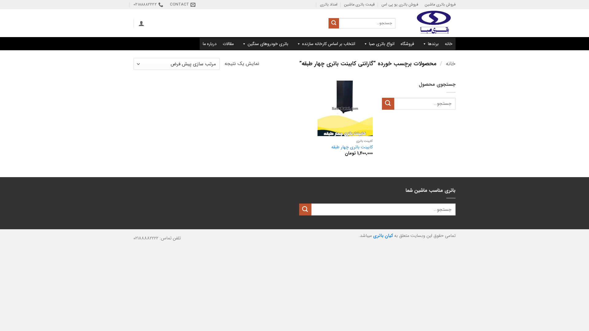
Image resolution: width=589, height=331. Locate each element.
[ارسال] (334, 23)
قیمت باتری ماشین (359, 5)
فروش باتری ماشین (440, 5)
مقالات (228, 43)
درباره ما (210, 43)
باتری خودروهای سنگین (268, 43)
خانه (448, 43)
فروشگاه (407, 43)
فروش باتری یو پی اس (400, 5)
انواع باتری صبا (382, 43)
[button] (141, 23)
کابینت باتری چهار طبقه (352, 147)
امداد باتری (328, 5)
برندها (433, 43)
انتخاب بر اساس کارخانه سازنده (328, 43)
